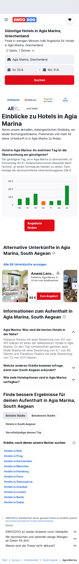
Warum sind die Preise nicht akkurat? (30, 545)
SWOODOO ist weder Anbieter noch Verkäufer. (37, 532)
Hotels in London (15, 492)
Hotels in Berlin (14, 497)
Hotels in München (16, 466)
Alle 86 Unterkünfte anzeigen (24, 264)
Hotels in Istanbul (15, 486)
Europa (15, 560)
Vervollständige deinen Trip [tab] (23, 432)
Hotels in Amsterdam (18, 461)
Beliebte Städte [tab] (15, 415)
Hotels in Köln (13, 450)
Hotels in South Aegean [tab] (20, 424)
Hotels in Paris (13, 476)
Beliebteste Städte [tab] (43, 415)
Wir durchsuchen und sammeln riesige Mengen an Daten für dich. (37, 538)
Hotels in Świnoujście (18, 481)
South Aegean (50, 560)
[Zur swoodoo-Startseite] (24, 19)
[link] (39, 225)
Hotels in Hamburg (16, 471)
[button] (6, 20)
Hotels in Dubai (14, 502)
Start (4, 560)
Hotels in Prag (13, 456)
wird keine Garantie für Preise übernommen (29, 521)
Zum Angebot (49, 296)
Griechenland (31, 560)
